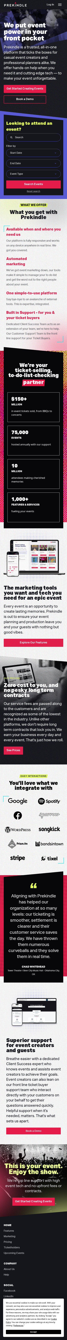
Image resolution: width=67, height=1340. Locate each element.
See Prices (13, 750)
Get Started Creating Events (25, 88)
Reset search (33, 191)
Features (9, 1231)
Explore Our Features (33, 642)
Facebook (9, 1291)
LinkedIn (8, 1296)
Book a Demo (25, 99)
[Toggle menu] (59, 4)
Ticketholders (12, 1247)
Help (6, 1275)
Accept (33, 1332)
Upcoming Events (14, 1253)
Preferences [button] (18, 1326)
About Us (9, 1269)
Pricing (8, 1242)
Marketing (9, 1236)
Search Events (33, 184)
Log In (50, 4)
